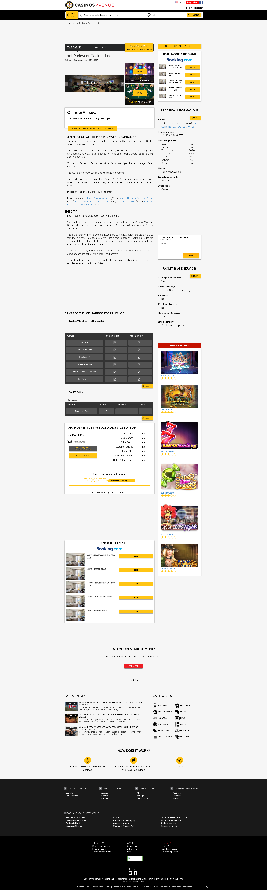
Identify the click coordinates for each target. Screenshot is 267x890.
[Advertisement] (133, 32)
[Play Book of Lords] (179, 555)
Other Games (164, 724)
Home (69, 23)
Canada (69, 793)
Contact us (132, 846)
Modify (147, 386)
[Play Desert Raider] (179, 396)
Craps (183, 712)
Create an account (170, 849)
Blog (129, 852)
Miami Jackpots (169, 376)
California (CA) (169, 126)
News (182, 718)
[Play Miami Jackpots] (179, 362)
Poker (183, 724)
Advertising (132, 849)
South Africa (142, 798)
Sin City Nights (168, 535)
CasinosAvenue (137, 882)
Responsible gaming (101, 846)
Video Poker (185, 737)
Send (191, 256)
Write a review (83, 455)
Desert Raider (168, 410)
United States (72, 796)
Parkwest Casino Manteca (97, 198)
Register (198, 8)
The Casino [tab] (74, 47)
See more (133, 666)
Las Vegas (163, 718)
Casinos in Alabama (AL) (124, 820)
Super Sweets (167, 493)
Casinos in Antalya (121, 823)
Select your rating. (119, 481)
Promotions (163, 730)
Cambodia (177, 796)
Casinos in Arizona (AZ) (123, 826)
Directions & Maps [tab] (96, 47)
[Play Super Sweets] (179, 476)
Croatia (104, 798)
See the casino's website (179, 46)
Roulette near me (168, 823)
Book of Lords (168, 569)
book (136, 556)
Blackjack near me (169, 826)
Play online (192, 2)
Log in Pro (166, 846)
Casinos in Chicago (74, 826)
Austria (104, 793)
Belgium (105, 796)
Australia (177, 793)
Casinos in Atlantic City (76, 820)
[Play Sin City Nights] (179, 518)
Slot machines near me (171, 820)
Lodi (195, 123)
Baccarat (162, 705)
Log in (189, 8)
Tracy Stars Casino (126, 201)
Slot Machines (165, 737)
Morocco (141, 793)
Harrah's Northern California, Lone (91, 201)
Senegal (140, 796)
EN (179, 2)
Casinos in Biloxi (73, 823)
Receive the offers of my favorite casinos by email (92, 128)
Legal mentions (99, 849)
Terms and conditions (101, 852)
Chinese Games (165, 712)
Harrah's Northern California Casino (136, 198)
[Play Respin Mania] (179, 434)
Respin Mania (167, 451)
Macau (176, 798)
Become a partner (170, 852)
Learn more (187, 887)
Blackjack (185, 705)
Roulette (184, 730)
